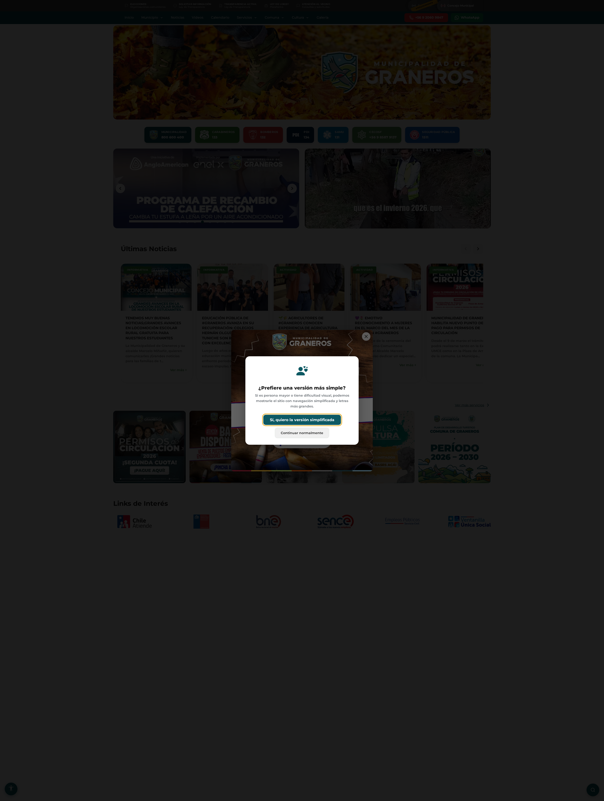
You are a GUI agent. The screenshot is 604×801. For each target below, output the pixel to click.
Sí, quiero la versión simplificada (302, 420)
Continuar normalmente (302, 433)
